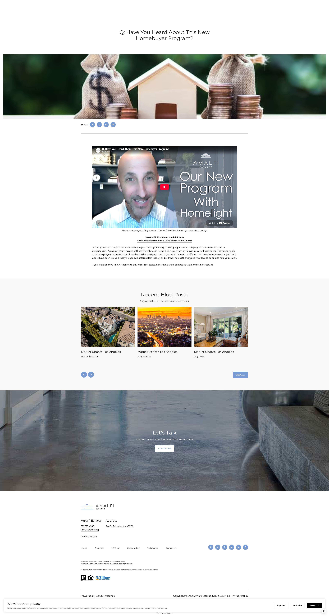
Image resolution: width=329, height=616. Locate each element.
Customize (297, 605)
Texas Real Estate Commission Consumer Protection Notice (103, 561)
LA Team (116, 548)
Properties (99, 548)
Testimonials (152, 548)
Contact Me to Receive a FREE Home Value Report (164, 240)
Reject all (281, 605)
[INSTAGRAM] (224, 547)
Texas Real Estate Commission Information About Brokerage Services (106, 564)
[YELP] (245, 547)
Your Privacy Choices (164, 613)
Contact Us (171, 548)
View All (240, 375)
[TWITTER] (210, 547)
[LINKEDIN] (238, 547)
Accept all (314, 605)
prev (84, 375)
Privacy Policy (240, 595)
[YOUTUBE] (231, 547)
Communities (133, 548)
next (91, 375)
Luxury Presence (105, 595)
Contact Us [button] (164, 448)
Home (84, 548)
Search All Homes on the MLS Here (164, 237)
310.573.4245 (87, 526)
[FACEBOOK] (217, 547)
